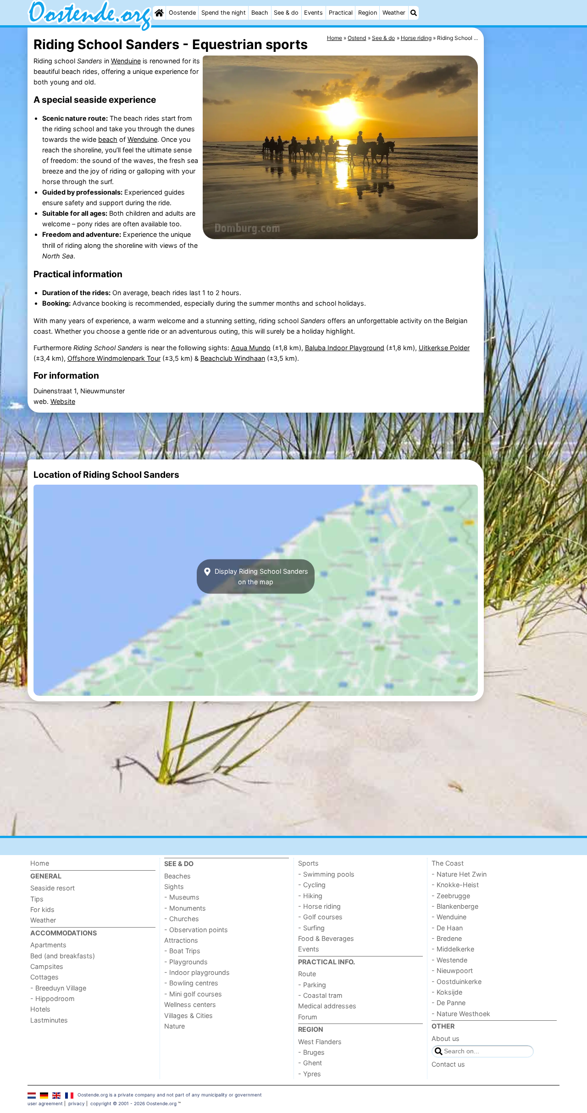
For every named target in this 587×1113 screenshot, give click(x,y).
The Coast (448, 863)
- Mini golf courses (193, 994)
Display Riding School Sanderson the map (260, 576)
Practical (341, 12)
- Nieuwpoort (452, 970)
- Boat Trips (182, 951)
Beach (259, 12)
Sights (174, 886)
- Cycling (312, 885)
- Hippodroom (52, 998)
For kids (42, 909)
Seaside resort (52, 888)
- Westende (449, 960)
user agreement (45, 1103)
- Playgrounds (186, 962)
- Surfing (311, 928)
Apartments (48, 945)
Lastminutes (49, 1020)
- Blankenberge (455, 906)
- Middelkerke (453, 949)
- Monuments (185, 908)
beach (107, 139)
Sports (308, 863)
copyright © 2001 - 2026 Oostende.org (133, 1103)
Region (367, 12)
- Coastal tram (320, 995)
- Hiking (310, 896)
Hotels (40, 1009)
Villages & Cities (188, 1015)
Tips (37, 899)
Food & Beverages (326, 938)
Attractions (181, 940)
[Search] (414, 13)
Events (313, 12)
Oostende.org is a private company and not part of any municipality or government (170, 1094)
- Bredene (447, 938)
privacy (76, 1103)
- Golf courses (320, 917)
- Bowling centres (191, 983)
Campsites (46, 966)
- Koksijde (447, 992)
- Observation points (196, 930)
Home (39, 863)
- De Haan (447, 928)
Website (62, 401)
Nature (174, 1026)
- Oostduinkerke (457, 981)
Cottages (44, 977)
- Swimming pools (326, 874)
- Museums (181, 897)
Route (307, 974)
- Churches (181, 919)
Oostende (182, 12)
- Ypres (309, 1074)
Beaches (177, 876)
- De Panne (448, 1003)
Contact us (448, 1064)
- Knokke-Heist (455, 885)
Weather (393, 12)
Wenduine (126, 61)
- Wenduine (449, 917)
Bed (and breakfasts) (62, 956)
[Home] (159, 13)
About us (446, 1038)
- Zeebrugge (451, 896)
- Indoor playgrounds (197, 972)
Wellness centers (190, 1004)
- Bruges (311, 1052)
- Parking (312, 985)
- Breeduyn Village (58, 988)
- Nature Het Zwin (459, 874)
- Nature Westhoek (461, 1014)
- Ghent (310, 1063)
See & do (286, 12)
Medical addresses (327, 1006)
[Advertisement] (522, 238)
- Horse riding (319, 906)
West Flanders (320, 1042)
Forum (307, 1017)
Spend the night (223, 12)
